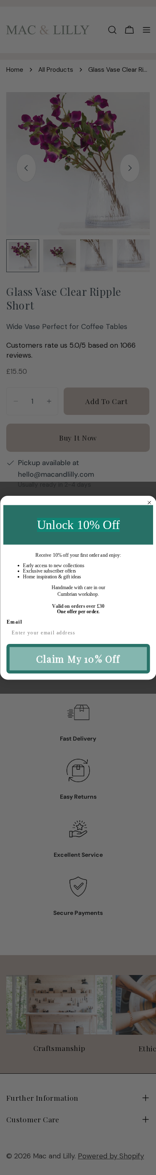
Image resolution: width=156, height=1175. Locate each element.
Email (14, 621)
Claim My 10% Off (78, 658)
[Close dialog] (149, 502)
